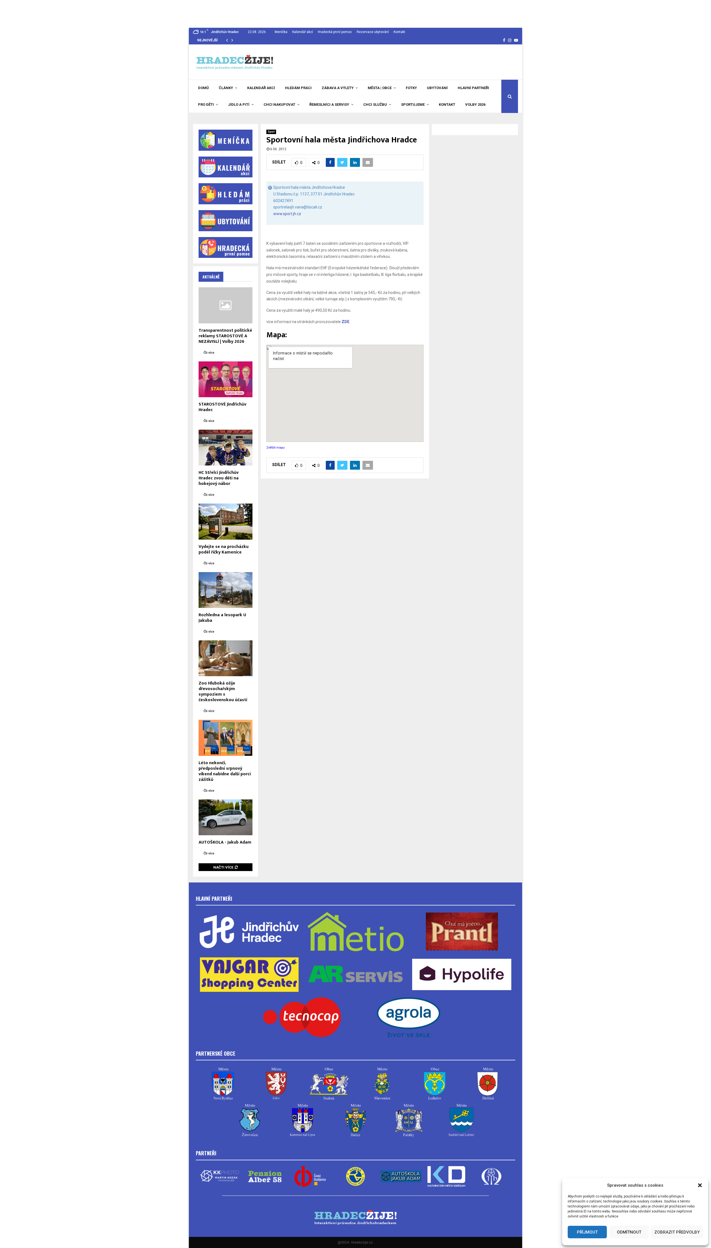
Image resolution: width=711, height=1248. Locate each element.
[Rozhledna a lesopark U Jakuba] (225, 590)
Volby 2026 (475, 104)
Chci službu (375, 104)
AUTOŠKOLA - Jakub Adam (225, 842)
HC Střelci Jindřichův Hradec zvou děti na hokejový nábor (219, 478)
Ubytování (437, 88)
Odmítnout (629, 1232)
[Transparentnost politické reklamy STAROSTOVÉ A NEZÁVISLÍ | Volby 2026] (225, 305)
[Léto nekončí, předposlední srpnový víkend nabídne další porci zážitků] (225, 738)
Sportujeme (413, 104)
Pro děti (206, 104)
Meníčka (281, 32)
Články (226, 88)
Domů (203, 88)
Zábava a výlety (338, 88)
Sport (271, 131)
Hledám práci (298, 88)
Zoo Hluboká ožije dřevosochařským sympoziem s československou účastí (223, 692)
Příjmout (587, 1232)
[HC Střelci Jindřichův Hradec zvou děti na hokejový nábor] (225, 448)
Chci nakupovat (279, 104)
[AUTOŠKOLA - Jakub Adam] (225, 817)
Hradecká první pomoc (335, 32)
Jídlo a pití (238, 104)
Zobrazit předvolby (677, 1232)
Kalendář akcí (302, 32)
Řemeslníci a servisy (329, 104)
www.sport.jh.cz (287, 214)
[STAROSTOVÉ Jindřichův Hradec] (225, 379)
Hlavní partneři (473, 88)
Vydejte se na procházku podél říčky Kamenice (224, 549)
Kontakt (399, 32)
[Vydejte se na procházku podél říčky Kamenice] (225, 521)
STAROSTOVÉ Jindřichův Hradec (222, 407)
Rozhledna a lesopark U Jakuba (222, 617)
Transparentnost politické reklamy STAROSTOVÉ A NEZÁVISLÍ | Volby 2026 (225, 336)
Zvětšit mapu (275, 447)
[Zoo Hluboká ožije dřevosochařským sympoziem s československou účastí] (225, 658)
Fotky (411, 88)
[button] (700, 1185)
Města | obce (380, 88)
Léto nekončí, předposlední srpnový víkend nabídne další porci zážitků (225, 771)
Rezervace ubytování (373, 32)
